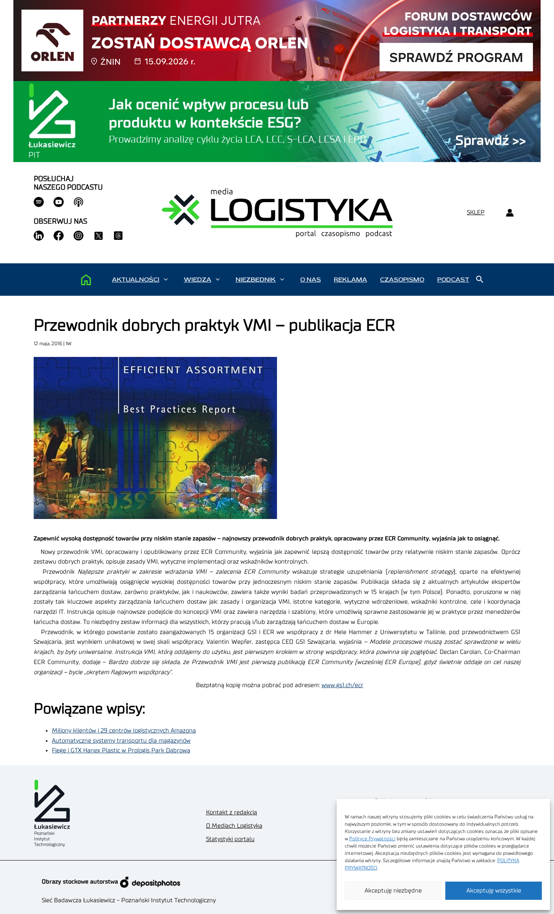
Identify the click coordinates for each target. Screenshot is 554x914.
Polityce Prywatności (372, 838)
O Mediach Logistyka (234, 826)
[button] (166, 279)
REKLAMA (350, 279)
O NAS (310, 279)
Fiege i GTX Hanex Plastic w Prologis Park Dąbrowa (121, 750)
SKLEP (476, 212)
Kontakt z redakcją (231, 812)
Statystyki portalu (230, 839)
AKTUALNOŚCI (135, 279)
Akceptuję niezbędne (393, 891)
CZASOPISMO (402, 279)
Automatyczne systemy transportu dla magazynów (121, 741)
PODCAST (453, 279)
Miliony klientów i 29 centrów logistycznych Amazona (124, 731)
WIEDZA (197, 279)
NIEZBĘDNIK (256, 279)
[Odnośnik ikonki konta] (509, 213)
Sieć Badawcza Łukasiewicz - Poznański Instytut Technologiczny (129, 900)
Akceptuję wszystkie (493, 891)
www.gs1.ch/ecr (342, 685)
